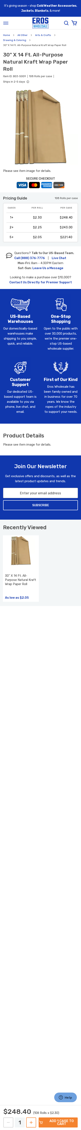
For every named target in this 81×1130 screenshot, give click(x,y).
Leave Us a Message (47, 268)
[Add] (31, 1122)
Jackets (27, 11)
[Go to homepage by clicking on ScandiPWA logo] (40, 23)
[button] (40, 127)
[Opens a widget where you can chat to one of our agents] (65, 1098)
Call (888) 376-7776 (29, 258)
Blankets (41, 11)
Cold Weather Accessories (56, 6)
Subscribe (40, 505)
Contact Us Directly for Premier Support (40, 282)
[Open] (6, 23)
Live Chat (59, 258)
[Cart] (74, 23)
